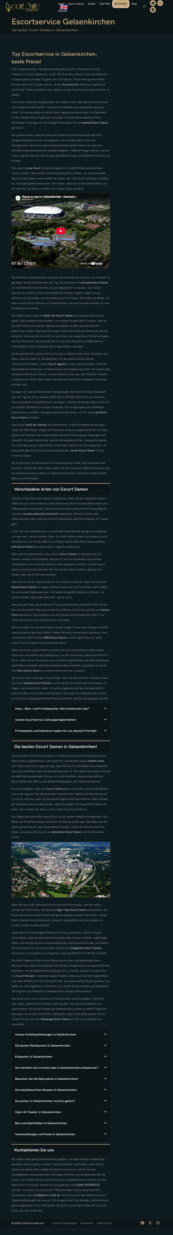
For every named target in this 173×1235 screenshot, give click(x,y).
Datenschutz (104, 1223)
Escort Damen (76, 3)
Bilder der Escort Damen (58, 315)
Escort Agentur (58, 364)
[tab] (61, 708)
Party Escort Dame (28, 670)
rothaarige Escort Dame (54, 1019)
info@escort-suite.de (47, 1195)
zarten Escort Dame (82, 450)
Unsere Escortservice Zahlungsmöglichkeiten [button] (45, 720)
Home (61, 3)
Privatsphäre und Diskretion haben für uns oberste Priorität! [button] (56, 731)
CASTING (104, 3)
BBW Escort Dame (55, 637)
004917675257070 (88, 1185)
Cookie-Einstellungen (64, 1223)
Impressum (87, 1223)
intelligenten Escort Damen (85, 948)
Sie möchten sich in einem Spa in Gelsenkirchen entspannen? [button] (56, 1068)
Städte (91, 3)
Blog (134, 3)
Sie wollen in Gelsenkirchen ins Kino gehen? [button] (45, 1101)
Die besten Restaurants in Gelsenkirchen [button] (42, 1045)
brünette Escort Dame (94, 282)
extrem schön (96, 761)
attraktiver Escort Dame (66, 832)
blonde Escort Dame (23, 587)
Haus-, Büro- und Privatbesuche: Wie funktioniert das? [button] (52, 709)
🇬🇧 (64, 7)
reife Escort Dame (22, 546)
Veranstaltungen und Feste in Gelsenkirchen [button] (45, 1134)
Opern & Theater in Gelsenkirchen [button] (38, 1112)
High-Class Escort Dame (71, 910)
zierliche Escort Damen (37, 683)
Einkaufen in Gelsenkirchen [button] (33, 1057)
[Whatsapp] (160, 3)
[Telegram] (153, 10)
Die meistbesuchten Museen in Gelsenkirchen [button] (46, 1090)
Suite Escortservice (32, 1223)
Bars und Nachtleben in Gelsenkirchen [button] (41, 1123)
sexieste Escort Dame (95, 122)
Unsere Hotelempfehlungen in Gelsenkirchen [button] (45, 1034)
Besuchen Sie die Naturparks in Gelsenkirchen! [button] (46, 1079)
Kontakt (62, 11)
